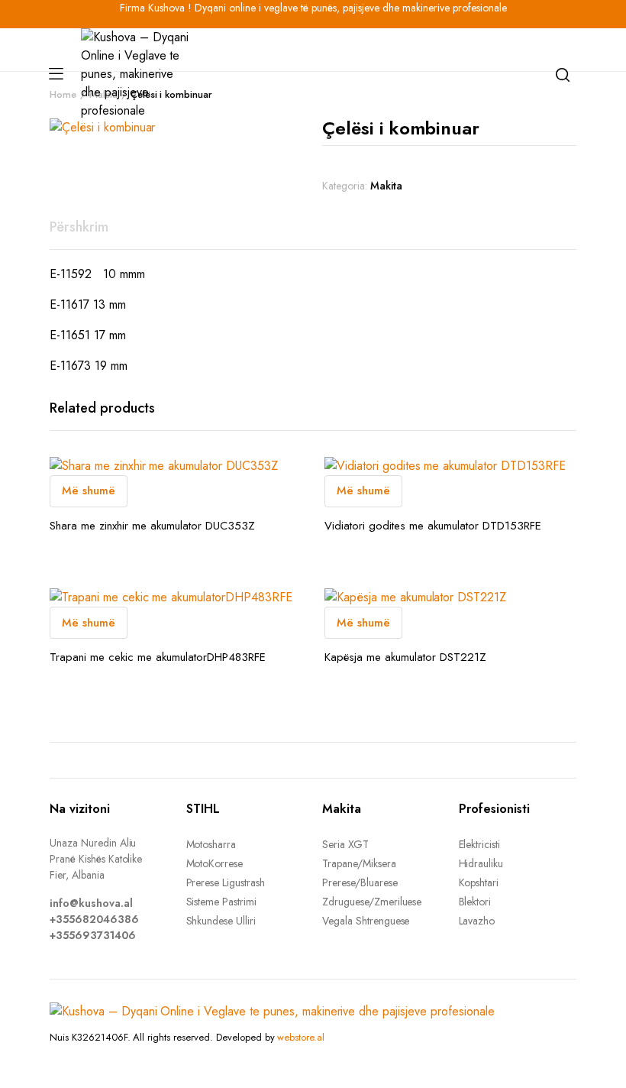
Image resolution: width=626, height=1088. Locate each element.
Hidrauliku (481, 863)
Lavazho (477, 920)
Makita (386, 185)
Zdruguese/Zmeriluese (371, 901)
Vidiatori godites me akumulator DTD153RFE (432, 525)
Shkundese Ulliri (221, 920)
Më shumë (88, 490)
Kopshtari (479, 882)
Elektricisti (480, 844)
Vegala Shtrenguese (365, 920)
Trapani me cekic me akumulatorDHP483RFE (158, 657)
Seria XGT (345, 844)
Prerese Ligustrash (225, 882)
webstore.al (300, 1037)
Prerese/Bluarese (360, 882)
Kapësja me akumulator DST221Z (405, 657)
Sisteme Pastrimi (221, 901)
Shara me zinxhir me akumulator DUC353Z (152, 525)
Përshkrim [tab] (79, 227)
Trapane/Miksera (359, 863)
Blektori (475, 901)
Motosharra (211, 844)
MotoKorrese (215, 863)
